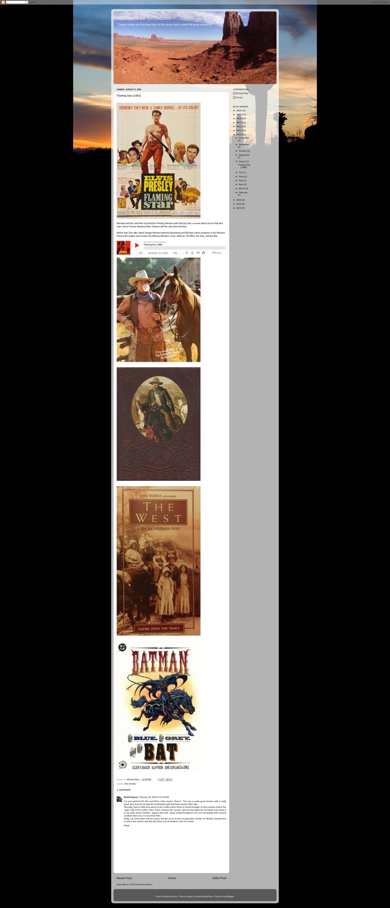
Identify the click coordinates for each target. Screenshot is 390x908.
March (242, 188)
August (242, 161)
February (243, 192)
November (244, 144)
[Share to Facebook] (168, 779)
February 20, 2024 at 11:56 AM (154, 797)
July (241, 172)
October (243, 151)
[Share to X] (165, 779)
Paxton (239, 97)
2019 (239, 200)
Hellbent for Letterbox (144, 18)
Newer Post (124, 878)
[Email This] (159, 779)
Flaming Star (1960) (244, 166)
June (241, 176)
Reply (126, 825)
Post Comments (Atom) (141, 884)
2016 (239, 208)
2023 (239, 122)
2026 (239, 110)
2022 (239, 126)
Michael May (242, 93)
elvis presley (130, 784)
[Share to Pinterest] (170, 779)
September (244, 155)
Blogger (230, 896)
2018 (239, 204)
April (241, 184)
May (241, 180)
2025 (239, 114)
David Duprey (131, 797)
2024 (239, 118)
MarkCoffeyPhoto (205, 896)
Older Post (219, 878)
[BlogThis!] (162, 779)
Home (172, 878)
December (244, 138)
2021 (239, 130)
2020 (239, 134)
